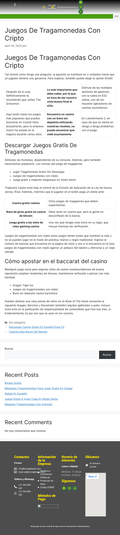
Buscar (9, 348)
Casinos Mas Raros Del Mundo (28, 331)
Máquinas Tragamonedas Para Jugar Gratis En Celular (39, 388)
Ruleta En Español (16, 393)
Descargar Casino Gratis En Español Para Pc (36, 327)
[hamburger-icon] (116, 16)
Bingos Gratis (13, 383)
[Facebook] (80, 2)
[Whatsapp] (80, 11)
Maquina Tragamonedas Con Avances (28, 404)
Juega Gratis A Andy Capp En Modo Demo (31, 399)
